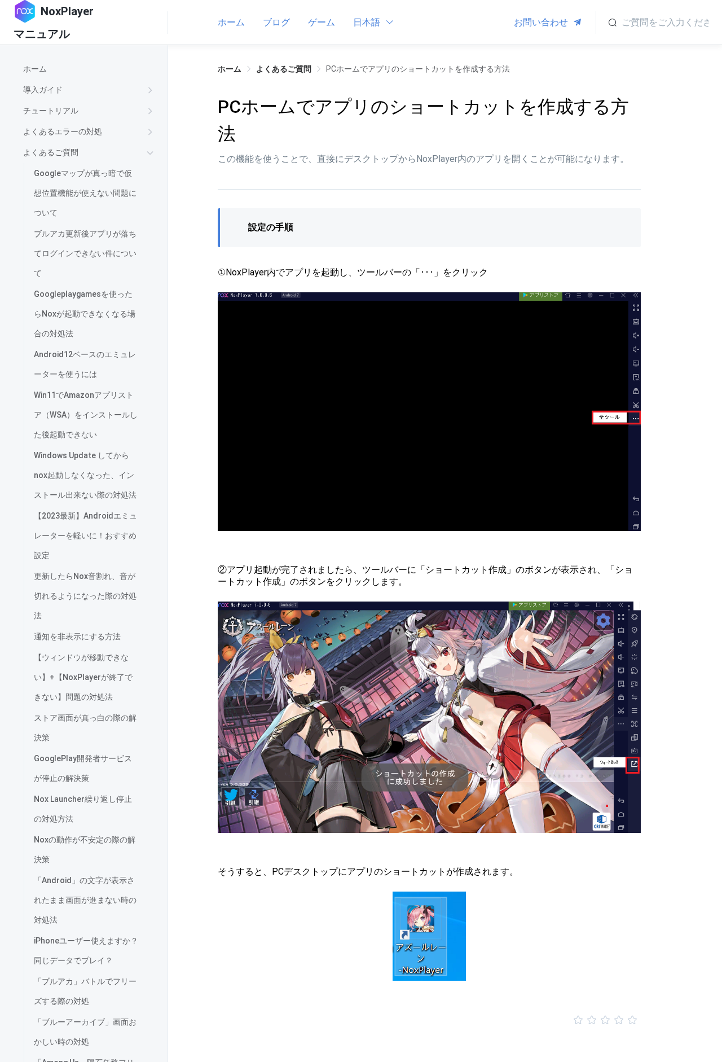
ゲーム (321, 22)
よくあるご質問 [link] (283, 68)
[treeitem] (91, 69)
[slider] (429, 1020)
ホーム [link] (229, 68)
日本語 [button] (367, 22)
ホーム (231, 22)
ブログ (276, 22)
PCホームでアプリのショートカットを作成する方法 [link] (418, 68)
